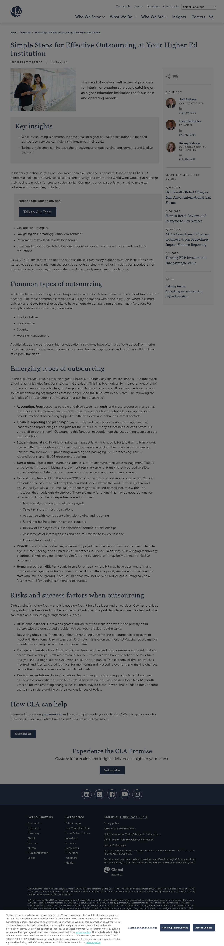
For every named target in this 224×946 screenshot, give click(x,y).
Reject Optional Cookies (175, 927)
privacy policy (83, 932)
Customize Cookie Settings (142, 927)
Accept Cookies (203, 927)
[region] (112, 928)
